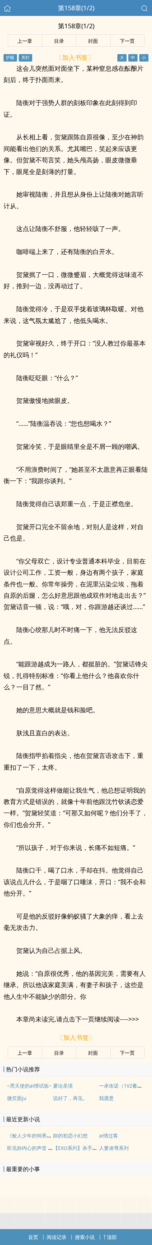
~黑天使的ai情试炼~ (29, 1085)
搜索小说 (85, 1237)
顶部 (112, 1237)
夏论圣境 (63, 1085)
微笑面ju (17, 1098)
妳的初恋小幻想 (70, 1135)
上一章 (24, 40)
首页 (33, 1237)
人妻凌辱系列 (114, 1148)
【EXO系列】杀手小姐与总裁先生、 (92, 1148)
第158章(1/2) (76, 8)
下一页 (127, 40)
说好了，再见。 (70, 1098)
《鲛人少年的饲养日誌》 (34, 1135)
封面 (93, 40)
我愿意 (106, 1098)
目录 (59, 40)
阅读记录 (56, 1237)
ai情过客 (108, 1135)
